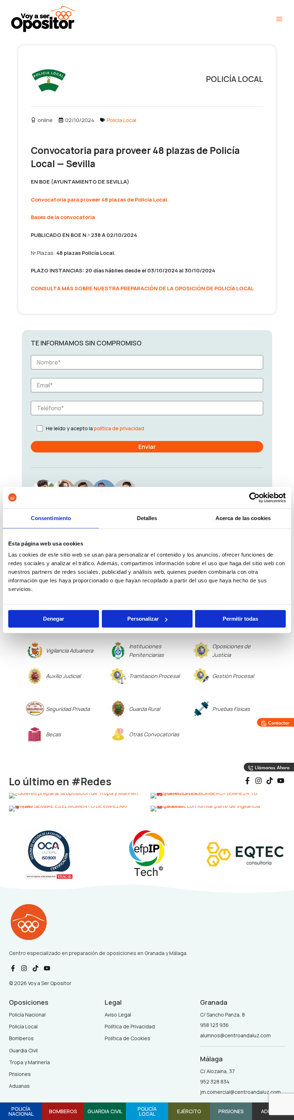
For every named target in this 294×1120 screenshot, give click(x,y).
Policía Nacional (21, 1111)
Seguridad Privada (68, 708)
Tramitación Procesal (154, 675)
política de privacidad (119, 428)
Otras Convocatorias (154, 734)
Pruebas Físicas (231, 708)
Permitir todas (240, 619)
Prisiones (231, 1111)
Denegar (53, 619)
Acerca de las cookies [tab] (243, 518)
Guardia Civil (104, 1111)
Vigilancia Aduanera (69, 650)
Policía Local (121, 119)
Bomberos (63, 1111)
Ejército (189, 1111)
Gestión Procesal (233, 675)
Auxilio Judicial (63, 675)
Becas (53, 734)
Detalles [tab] (147, 518)
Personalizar (143, 619)
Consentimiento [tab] (51, 518)
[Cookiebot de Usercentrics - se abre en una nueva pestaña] (254, 497)
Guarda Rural (144, 708)
